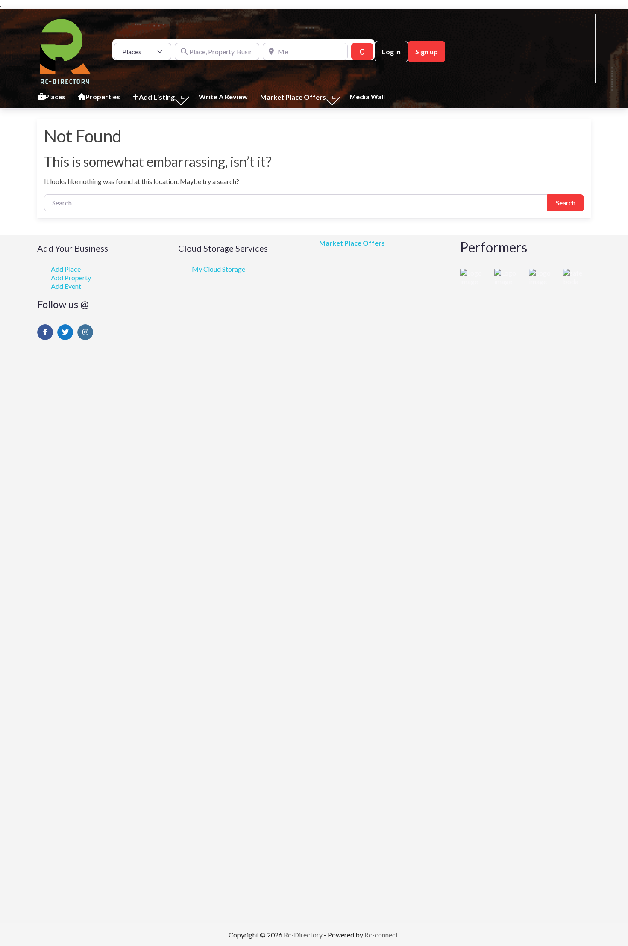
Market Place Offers (352, 243)
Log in (391, 51)
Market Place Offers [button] (293, 97)
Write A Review (223, 96)
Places (55, 96)
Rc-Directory (304, 935)
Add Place (66, 269)
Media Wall (367, 96)
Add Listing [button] (157, 97)
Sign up (426, 51)
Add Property (71, 277)
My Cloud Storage (218, 269)
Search (565, 203)
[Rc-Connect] (65, 50)
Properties (102, 96)
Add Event (66, 286)
